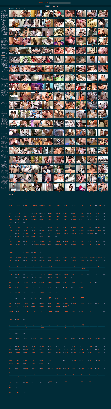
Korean (50, 292)
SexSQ (6, 41)
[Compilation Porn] (14, 136)
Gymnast (74, 269)
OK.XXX (5, 34)
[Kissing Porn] (59, 81)
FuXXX (2, 22)
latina (4, 89)
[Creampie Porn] (103, 127)
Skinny (90, 346)
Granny (18, 269)
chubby (7, 68)
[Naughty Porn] (81, 72)
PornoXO (5, 39)
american (2, 58)
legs (6, 89)
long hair (2, 91)
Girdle (82, 266)
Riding (66, 338)
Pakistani (18, 324)
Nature (18, 311)
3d (17, 199)
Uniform (74, 368)
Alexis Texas (4, 117)
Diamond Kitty (5, 139)
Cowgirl (74, 233)
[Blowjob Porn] (47, 99)
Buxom (18, 222)
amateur (5, 57)
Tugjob (18, 363)
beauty (4, 61)
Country (58, 233)
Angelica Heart (6, 121)
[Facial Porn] (81, 54)
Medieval (82, 303)
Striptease (10, 352)
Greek (26, 269)
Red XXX (2, 171)
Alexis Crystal (3, 115)
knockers (2, 89)
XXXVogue (3, 52)
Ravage (18, 338)
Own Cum (18, 319)
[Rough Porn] (25, 154)
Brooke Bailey (2, 132)
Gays (58, 6)
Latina (50, 297)
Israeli (82, 282)
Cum (58, 235)
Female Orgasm (11, 258)
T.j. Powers (4, 182)
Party (58, 324)
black (6, 64)
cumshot (2, 73)
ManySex (2, 30)
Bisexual (82, 216)
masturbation (3, 92)
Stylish (50, 352)
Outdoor (10, 319)
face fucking (5, 78)
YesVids (5, 53)
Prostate (10, 328)
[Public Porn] (47, 136)
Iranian (66, 282)
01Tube (2, 10)
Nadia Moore (5, 165)
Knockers (42, 292)
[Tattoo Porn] (14, 63)
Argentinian (99, 205)
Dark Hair (42, 241)
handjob (3, 84)
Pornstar (42, 327)
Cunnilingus (10, 236)
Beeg (2, 15)
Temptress (5, 183)
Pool (34, 327)
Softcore (18, 349)
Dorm (26, 244)
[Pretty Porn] (92, 81)
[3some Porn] (36, 136)
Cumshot (99, 235)
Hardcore (66, 274)
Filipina (74, 258)
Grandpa (10, 269)
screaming (4, 102)
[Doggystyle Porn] (70, 17)
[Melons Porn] (25, 26)
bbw (7, 60)
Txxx (7, 45)
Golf (74, 268)
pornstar (5, 98)
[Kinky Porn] (103, 172)
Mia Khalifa (5, 162)
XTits (4, 50)
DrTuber (6, 17)
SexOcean (3, 41)
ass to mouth (4, 59)
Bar (25, 213)
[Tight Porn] (36, 26)
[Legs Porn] (70, 72)
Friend (26, 261)
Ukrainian (26, 368)
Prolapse (99, 327)
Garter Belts (51, 266)
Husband (66, 277)
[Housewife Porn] (25, 136)
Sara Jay (2, 174)
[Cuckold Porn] (25, 163)
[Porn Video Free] (43, 3)
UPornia (6, 46)
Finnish (90, 258)
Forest (98, 260)
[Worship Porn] (70, 90)
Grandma (99, 268)
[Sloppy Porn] (59, 26)
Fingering (82, 258)
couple (7, 70)
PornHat (6, 37)
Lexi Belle (2, 156)
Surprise (74, 352)
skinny (4, 103)
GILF (74, 266)
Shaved (18, 346)
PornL (4, 38)
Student (34, 352)
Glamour (18, 268)
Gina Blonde (5, 142)
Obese (10, 317)
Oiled (26, 317)
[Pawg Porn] (25, 81)
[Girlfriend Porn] (14, 54)
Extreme (34, 252)
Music (66, 306)
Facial (26, 257)
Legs (74, 297)
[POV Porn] (36, 17)
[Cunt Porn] (70, 99)
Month (20, 8)
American (18, 205)
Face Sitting (19, 257)
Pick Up (58, 325)
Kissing (18, 292)
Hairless (18, 274)
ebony (7, 77)
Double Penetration (36, 244)
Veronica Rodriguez (5, 187)
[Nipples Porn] (70, 172)
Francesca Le (3, 141)
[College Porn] (47, 90)
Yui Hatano (5, 188)
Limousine (18, 298)
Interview (58, 282)
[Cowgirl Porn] (14, 72)
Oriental (99, 317)
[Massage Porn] (92, 127)
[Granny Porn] (59, 154)
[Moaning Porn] (103, 81)
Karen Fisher (4, 151)
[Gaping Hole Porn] (14, 145)
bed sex (6, 61)
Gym (66, 269)
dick (4, 75)
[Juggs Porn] (25, 17)
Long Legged (59, 298)
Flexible (50, 260)
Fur (65, 261)
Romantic (90, 338)
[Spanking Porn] (59, 136)
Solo (34, 349)
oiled (7, 96)
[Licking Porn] (92, 90)
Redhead (34, 338)
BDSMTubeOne (3, 14)
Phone (34, 325)
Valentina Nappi (4, 185)
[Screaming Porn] (70, 54)
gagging (2, 82)
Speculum (74, 349)
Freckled (10, 261)
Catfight (74, 227)
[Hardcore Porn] (59, 99)
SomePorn (2, 43)
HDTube (5, 25)
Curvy (34, 236)
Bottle (50, 219)
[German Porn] (92, 154)
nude (4, 96)
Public (18, 328)
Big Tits (42, 216)
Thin (42, 360)
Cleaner (50, 230)
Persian (10, 325)
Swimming (90, 352)
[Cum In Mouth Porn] (47, 145)
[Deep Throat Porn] (47, 154)
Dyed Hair (99, 244)
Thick (34, 360)
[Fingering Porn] (25, 99)
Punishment (35, 328)
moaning (6, 94)
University (82, 368)
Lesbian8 (3, 29)
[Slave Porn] (14, 90)
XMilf (7, 49)
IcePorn (6, 27)
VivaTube (5, 48)
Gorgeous (83, 268)
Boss (42, 219)
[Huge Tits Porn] (36, 172)
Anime (66, 205)
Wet (66, 381)
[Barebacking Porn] (47, 72)
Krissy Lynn (2, 153)
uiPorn (4, 46)
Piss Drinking (83, 325)
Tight (82, 360)
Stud (26, 352)
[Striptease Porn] (14, 127)
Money (18, 306)
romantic (4, 101)
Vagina (26, 374)
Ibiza (10, 282)
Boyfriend (74, 219)
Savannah (4, 176)
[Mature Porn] (47, 163)
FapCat (2, 19)
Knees (34, 292)
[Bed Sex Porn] (36, 81)
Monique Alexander (3, 164)
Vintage (90, 374)
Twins (42, 363)
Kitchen (26, 292)
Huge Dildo (18, 277)
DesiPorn (2, 17)
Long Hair (50, 298)
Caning (34, 227)
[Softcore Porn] (14, 17)
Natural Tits (11, 311)
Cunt (18, 236)
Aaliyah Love (3, 113)
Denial (82, 241)
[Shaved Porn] (81, 17)
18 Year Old (11, 199)
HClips (2, 24)
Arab (90, 205)
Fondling (58, 260)
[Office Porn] (59, 72)
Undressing (67, 368)
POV (66, 327)
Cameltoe (18, 227)
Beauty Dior (5, 127)
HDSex (2, 25)
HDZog (2, 26)
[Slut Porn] (47, 63)
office (5, 96)
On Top (58, 317)
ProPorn (2, 40)
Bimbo (66, 216)
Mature (66, 303)
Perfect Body (91, 324)
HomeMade (3, 27)
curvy (3, 74)
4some (34, 199)
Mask (34, 303)
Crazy (82, 233)
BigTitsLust (5, 15)
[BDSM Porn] (25, 145)
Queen (10, 333)
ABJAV (5, 11)
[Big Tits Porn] (103, 90)
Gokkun (58, 268)
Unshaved (91, 368)
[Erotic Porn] (36, 63)
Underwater (51, 368)
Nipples (50, 311)
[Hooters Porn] (92, 172)
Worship (34, 382)
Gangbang (27, 266)
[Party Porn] (36, 90)
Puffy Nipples (27, 328)
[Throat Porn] (103, 26)
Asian (34, 207)
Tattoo (58, 358)
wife (1, 109)
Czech (50, 236)
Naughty (26, 311)
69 (41, 199)
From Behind (43, 261)
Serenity (4, 177)
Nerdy (42, 311)
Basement (50, 213)
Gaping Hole (35, 266)
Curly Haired (27, 236)
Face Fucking (11, 257)
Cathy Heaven (5, 134)
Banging (18, 213)
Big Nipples (34, 216)
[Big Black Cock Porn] (103, 154)
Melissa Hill (3, 161)
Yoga (18, 392)
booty (4, 66)
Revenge (50, 338)
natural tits (4, 95)
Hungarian (50, 277)
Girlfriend (99, 266)
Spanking (66, 349)
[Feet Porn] (14, 26)
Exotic (18, 252)
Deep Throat (59, 241)
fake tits (7, 79)
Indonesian (26, 282)
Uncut (42, 368)
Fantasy (42, 257)
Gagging (10, 266)
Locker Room (35, 298)
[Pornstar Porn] (25, 63)
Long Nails (66, 298)
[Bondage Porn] (25, 54)
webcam (4, 108)
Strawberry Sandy (5, 180)
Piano (50, 325)
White (82, 381)
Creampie (91, 233)
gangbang (4, 82)
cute (5, 74)
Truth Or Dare (11, 363)
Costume (34, 233)
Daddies (10, 241)
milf (4, 93)
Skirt (98, 346)
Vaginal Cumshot (35, 374)
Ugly (9, 368)
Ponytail (26, 327)
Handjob (50, 274)
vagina (1, 108)
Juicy (74, 287)
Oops (66, 317)
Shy (65, 346)
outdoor (2, 97)
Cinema (18, 230)
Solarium (26, 349)
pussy (5, 99)
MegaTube (3, 33)
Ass (42, 207)
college (4, 69)
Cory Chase (4, 137)
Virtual (98, 374)
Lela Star (6, 155)
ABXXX (5, 12)
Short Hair (42, 346)
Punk (42, 328)
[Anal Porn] (14, 99)
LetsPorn (6, 29)
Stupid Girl (42, 352)
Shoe (26, 346)
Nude (74, 311)
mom (1, 95)
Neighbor (34, 311)
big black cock (6, 62)
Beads (90, 213)
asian (6, 58)
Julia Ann (6, 149)
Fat (57, 257)
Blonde (26, 218)
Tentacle (10, 360)
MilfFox (6, 33)
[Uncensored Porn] (70, 154)
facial (5, 79)
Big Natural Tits (27, 216)
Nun (90, 311)
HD (82, 274)
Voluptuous (18, 376)
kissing (5, 88)
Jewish (50, 287)
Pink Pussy (74, 325)
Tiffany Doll (2, 184)
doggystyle (3, 76)
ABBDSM (2, 11)
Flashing (34, 260)
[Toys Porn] (14, 172)
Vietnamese (83, 374)
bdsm (1, 61)
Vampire (42, 374)
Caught (90, 227)
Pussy (50, 328)
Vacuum (18, 374)
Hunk (58, 277)
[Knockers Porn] (81, 63)
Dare (34, 241)
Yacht (10, 392)
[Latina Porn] (92, 72)
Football (74, 260)
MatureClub (3, 31)
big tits (3, 64)
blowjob (5, 65)
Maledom (26, 303)
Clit (73, 230)
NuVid (2, 34)
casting (2, 68)
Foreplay (90, 260)
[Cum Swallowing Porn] (47, 127)
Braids (98, 219)
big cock (2, 63)
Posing (58, 327)
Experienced (27, 252)
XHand (5, 49)
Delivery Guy (75, 241)
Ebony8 (2, 18)
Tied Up (74, 360)
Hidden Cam (99, 274)
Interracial (50, 282)
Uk (17, 368)
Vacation (10, 374)
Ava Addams (5, 126)
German (58, 266)
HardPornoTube (4, 23)
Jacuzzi (10, 287)
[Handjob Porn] (81, 145)
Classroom (42, 230)
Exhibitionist (11, 252)
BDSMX (7, 14)
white (7, 108)
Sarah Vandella (3, 175)
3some (2, 57)
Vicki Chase (2, 188)
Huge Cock (10, 277)
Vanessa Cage (3, 186)
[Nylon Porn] (70, 26)
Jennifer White (5, 147)
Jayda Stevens (3, 145)
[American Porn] (47, 172)
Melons (90, 303)
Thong (50, 360)
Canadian (26, 227)
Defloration (66, 241)
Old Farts (50, 317)
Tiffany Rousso (6, 184)
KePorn (6, 28)
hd (5, 85)
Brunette (42, 221)
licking (4, 90)
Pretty (82, 327)
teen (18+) (5, 106)
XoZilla (2, 50)
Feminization (27, 258)
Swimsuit (99, 352)
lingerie (7, 90)
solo (4, 104)
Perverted (26, 325)
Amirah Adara (3, 119)
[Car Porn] (59, 90)
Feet (66, 257)
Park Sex (42, 324)
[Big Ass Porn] (47, 17)
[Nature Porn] (81, 81)
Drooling (74, 244)
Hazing (74, 274)
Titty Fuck (99, 360)
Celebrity (99, 227)
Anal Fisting (35, 205)
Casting (66, 227)
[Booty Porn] (36, 72)
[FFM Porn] (47, 81)
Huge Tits (26, 277)
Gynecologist (83, 269)
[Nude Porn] (92, 99)
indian (7, 87)
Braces (90, 219)
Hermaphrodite (91, 274)
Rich (58, 338)
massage (4, 91)
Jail (17, 287)
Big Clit (10, 216)
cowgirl (2, 71)
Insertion (42, 282)
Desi (98, 241)
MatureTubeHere (4, 32)
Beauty (98, 213)
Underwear (59, 368)
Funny (58, 261)
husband (4, 87)
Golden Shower (67, 268)
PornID (2, 38)
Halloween (34, 274)
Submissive (59, 352)
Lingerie (26, 298)
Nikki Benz (5, 167)
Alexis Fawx (3, 116)
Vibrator (74, 374)
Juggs (66, 287)
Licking (10, 298)
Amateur (99, 204)
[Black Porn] (81, 136)
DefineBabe (3, 16)
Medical (74, 303)
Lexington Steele (6, 156)
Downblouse (43, 244)
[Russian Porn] (70, 145)
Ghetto (66, 266)
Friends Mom (35, 261)
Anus (82, 205)
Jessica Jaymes (3, 148)
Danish (26, 241)
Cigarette (10, 230)
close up (2, 69)
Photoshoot (42, 325)
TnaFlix (2, 45)
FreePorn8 (3, 21)
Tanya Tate (2, 183)
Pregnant (74, 327)
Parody (50, 324)
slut (6, 103)
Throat (58, 360)
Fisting (18, 260)
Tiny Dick (90, 360)
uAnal (1, 46)
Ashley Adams (3, 125)
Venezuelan (67, 374)
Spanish (58, 349)
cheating (4, 68)
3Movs (4, 10)
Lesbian (82, 297)
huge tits (2, 87)
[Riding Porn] (70, 63)
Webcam (50, 381)
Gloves (42, 268)
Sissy (74, 346)
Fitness (26, 260)
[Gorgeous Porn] (81, 90)
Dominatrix (10, 244)
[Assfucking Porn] (25, 127)
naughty (2, 96)
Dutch (90, 244)
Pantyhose (34, 324)
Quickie (18, 333)
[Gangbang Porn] (81, 154)
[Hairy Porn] (70, 163)
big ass (2, 62)
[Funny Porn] (70, 127)
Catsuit (82, 227)
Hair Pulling (10, 274)
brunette (6, 67)
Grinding (42, 269)
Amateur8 (3, 13)
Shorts (50, 346)
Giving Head (11, 268)
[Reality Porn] (70, 136)
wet (6, 108)
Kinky (10, 292)
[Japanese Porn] (92, 145)
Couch (42, 233)
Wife (90, 381)
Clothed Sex (99, 230)
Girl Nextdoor (91, 266)
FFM (50, 258)
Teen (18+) (91, 358)
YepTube (2, 53)
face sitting (2, 79)
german (7, 82)
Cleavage (58, 230)
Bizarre (98, 216)
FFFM (42, 258)
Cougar (50, 233)
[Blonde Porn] (92, 163)
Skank (82, 346)
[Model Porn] (47, 54)
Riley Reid (2, 172)
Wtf (49, 382)
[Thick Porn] (47, 26)
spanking (7, 104)
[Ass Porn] (81, 99)
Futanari (74, 261)
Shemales (63, 6)
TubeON (5, 45)
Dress (50, 244)
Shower (58, 346)
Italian (90, 282)
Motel (34, 306)
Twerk (34, 363)
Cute (42, 236)
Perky (98, 324)
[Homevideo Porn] (59, 127)
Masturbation (59, 303)
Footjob (82, 260)
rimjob (1, 101)
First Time (99, 258)
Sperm (82, 349)
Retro (42, 338)
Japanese (26, 287)
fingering (2, 81)
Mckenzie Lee (2, 160)
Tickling (66, 360)
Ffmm (58, 258)
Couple (66, 233)
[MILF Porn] (36, 99)
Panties (26, 324)
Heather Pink (2, 143)
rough (6, 101)
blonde (2, 65)
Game (18, 266)
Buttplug (10, 222)
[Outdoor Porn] (36, 163)
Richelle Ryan (6, 171)
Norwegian (66, 311)
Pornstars (53, 6)
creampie (5, 71)
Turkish (26, 363)
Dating (50, 241)
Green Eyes (35, 269)
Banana (10, 213)
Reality (26, 338)
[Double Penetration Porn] (14, 163)
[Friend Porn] (103, 17)
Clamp (26, 230)
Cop (9, 233)
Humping (42, 277)
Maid (10, 303)
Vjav (7, 48)
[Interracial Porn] (36, 145)
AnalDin (6, 13)
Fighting (66, 258)
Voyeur (26, 376)
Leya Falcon (2, 157)
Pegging (82, 324)
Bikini (58, 216)
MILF (26, 305)
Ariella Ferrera (3, 124)
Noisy (58, 311)
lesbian (2, 90)
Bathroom (58, 213)
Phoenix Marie (3, 169)
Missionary (67, 305)
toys (7, 107)
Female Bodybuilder (84, 257)
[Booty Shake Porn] (14, 81)
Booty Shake (35, 219)
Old (33, 317)
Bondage (10, 219)
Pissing (90, 325)
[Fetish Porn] (59, 163)
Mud (50, 306)
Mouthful (42, 306)
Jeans (34, 287)
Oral (74, 317)
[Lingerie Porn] (92, 26)
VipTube (2, 48)
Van (49, 374)
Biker (50, 216)
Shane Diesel (5, 178)
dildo (5, 75)
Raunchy (10, 338)
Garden (42, 266)
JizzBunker (3, 28)
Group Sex (59, 269)
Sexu (2, 42)
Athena (2, 126)
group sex (7, 83)
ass (1, 59)
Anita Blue (4, 123)
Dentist (90, 241)
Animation (58, 205)
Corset (18, 233)
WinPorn (2, 49)
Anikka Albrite (2, 122)
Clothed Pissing (91, 230)
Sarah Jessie (6, 174)
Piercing (66, 325)
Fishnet (10, 260)
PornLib (2, 39)
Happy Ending (59, 274)
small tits (2, 104)
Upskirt (98, 368)
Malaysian (18, 303)
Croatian (99, 233)
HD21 (4, 24)
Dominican (18, 244)
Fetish (34, 258)
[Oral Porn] (59, 17)
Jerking (42, 287)
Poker (10, 327)
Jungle (82, 287)
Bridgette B (3, 130)
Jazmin (2, 147)
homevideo (4, 86)
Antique (74, 205)
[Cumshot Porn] (59, 172)
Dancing (18, 241)
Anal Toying (43, 205)
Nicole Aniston (3, 166)
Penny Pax (6, 168)
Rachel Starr (6, 170)
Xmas (10, 387)
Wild (10, 382)
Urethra (10, 369)
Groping (50, 269)
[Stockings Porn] (103, 145)
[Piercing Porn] (59, 54)
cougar (5, 70)
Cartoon (50, 227)
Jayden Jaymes (4, 146)
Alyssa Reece (4, 118)
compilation (2, 70)
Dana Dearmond (3, 138)
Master (50, 303)
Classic (34, 230)
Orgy (90, 317)
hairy (1, 84)
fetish (7, 80)
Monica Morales (5, 163)
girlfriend (2, 83)
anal (4, 58)
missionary (2, 94)
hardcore (3, 85)
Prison (90, 327)
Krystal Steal (3, 154)
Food (66, 260)
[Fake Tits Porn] (25, 90)
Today (25, 8)
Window (18, 382)
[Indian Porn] (92, 63)
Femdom (18, 258)
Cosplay (26, 233)
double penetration (3, 77)
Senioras (5, 40)
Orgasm (82, 317)
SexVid (4, 42)
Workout (26, 382)
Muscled (58, 306)
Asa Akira (7, 124)
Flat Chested (43, 260)
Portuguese (51, 327)
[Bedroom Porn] (25, 72)
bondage (2, 66)
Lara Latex (6, 154)
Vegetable (58, 374)
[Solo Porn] (81, 127)
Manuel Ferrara (4, 159)
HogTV (4, 26)
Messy (98, 303)
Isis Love (5, 144)
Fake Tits (34, 257)
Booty (26, 219)
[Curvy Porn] (81, 163)
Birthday (74, 216)
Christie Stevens (3, 136)
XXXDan (2, 51)
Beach (82, 213)
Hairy (26, 274)
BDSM (74, 213)
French (18, 261)
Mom (10, 306)
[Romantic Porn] (92, 136)
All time (17, 8)
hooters (7, 86)
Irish (74, 282)
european (2, 78)
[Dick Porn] (92, 17)
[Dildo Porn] (36, 127)
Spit (90, 349)
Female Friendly (100, 257)
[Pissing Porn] (59, 145)
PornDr (4, 35)
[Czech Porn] (36, 154)
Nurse (98, 311)
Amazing (10, 205)
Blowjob (50, 218)
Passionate (66, 324)
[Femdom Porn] (103, 136)
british (3, 67)
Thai (18, 360)
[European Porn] (70, 81)
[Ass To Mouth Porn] (81, 26)
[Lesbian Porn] (103, 99)
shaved (2, 103)
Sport (98, 349)
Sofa (10, 349)
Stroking (18, 352)
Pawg (74, 324)
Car (41, 227)
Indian (18, 282)
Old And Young (43, 317)
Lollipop (42, 298)
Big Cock (18, 216)
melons (2, 93)
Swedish (82, 352)
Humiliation (34, 277)
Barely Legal (43, 213)
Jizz (58, 287)
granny (4, 83)
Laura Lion (3, 155)
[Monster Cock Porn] (36, 54)
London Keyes (3, 158)
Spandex (50, 349)
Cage (10, 227)
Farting (50, 257)
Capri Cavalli (2, 133)
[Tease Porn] (92, 54)
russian (2, 102)
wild (2, 109)
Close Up (82, 230)
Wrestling (42, 382)
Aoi (6, 123)
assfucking (2, 60)
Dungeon (82, 244)
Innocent (34, 282)
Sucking (66, 352)
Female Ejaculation (92, 257)
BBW (66, 213)
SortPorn (3, 44)
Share (10, 346)
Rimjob (74, 338)
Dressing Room (59, 244)
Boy (65, 219)
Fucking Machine (51, 261)
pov (1, 99)
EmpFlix (4, 18)
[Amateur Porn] (25, 172)
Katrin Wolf (4, 152)
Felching (74, 257)
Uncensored (35, 368)
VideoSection (4, 47)
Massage (42, 303)
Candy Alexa (6, 132)
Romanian (82, 338)
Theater (26, 360)
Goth (90, 268)
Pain (9, 324)
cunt (1, 74)
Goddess (50, 268)
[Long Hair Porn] (103, 72)
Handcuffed (43, 274)
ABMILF (2, 12)
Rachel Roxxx (2, 170)
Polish (18, 327)
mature (7, 92)
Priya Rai (7, 169)
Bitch (90, 216)
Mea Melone (6, 160)
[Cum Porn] (103, 63)
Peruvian (18, 325)
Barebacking (35, 213)
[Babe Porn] (81, 172)
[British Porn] (103, 54)
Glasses (26, 268)
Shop (34, 346)
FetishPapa (3, 20)
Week (23, 8)
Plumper (99, 325)
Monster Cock (27, 306)
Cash (58, 227)
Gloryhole (34, 268)
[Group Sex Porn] (103, 163)
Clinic (66, 230)
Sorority (42, 349)
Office (18, 317)
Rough (99, 338)
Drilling (66, 244)
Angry (50, 205)
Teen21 (6, 44)
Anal (26, 205)
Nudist (82, 311)
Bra (81, 219)
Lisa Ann (5, 157)
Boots (18, 219)
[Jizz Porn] (59, 63)
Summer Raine (3, 181)
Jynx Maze (2, 150)
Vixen (10, 376)
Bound (58, 219)
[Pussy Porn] (14, 154)
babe (5, 60)
